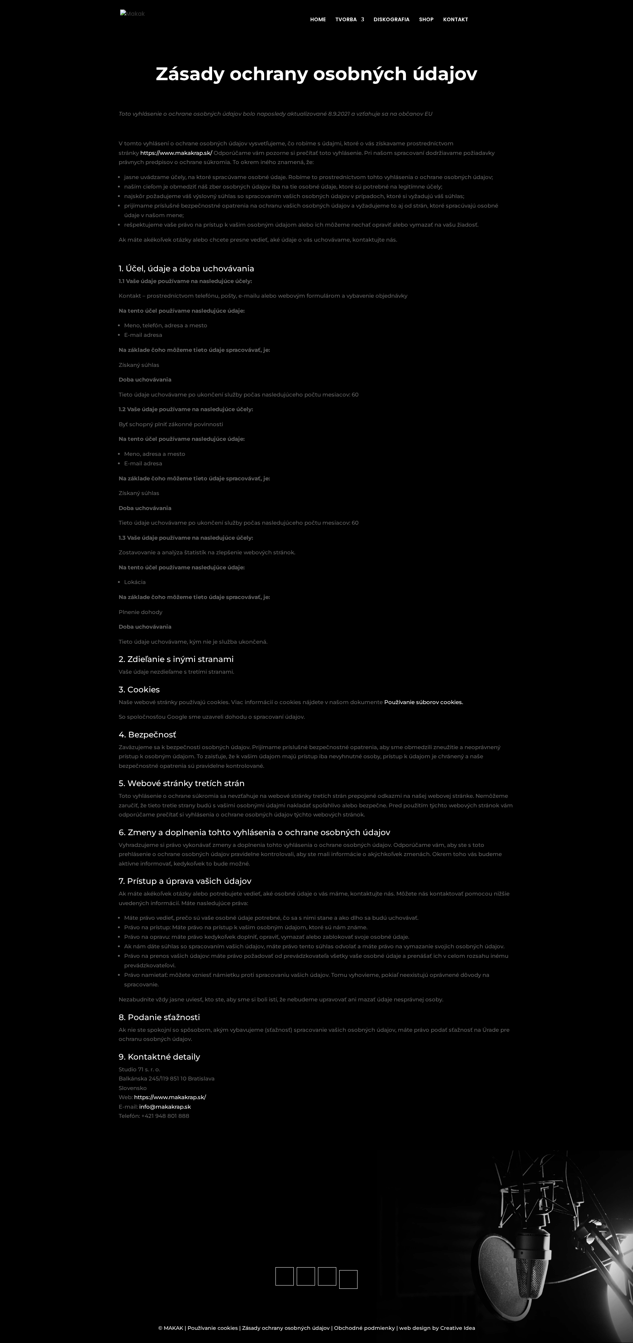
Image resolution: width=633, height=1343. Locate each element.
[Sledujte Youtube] (327, 1276)
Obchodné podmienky (364, 1328)
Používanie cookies (213, 1328)
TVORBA (346, 20)
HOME (318, 20)
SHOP (426, 20)
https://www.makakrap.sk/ (177, 152)
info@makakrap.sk (165, 1106)
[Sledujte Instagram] (306, 1276)
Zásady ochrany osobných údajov (286, 1328)
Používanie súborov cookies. (423, 702)
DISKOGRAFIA (392, 20)
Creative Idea (457, 1328)
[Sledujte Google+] (348, 1279)
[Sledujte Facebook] (284, 1276)
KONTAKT (455, 20)
